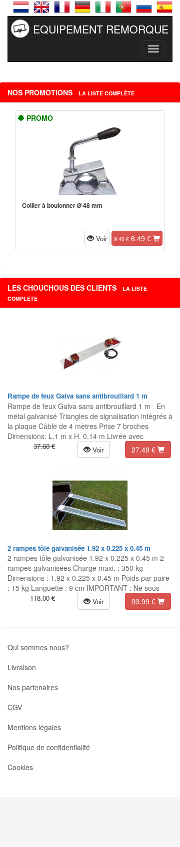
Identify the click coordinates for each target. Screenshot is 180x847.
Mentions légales (34, 727)
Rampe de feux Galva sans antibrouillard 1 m (78, 396)
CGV (15, 707)
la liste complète (106, 93)
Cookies (20, 767)
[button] (97, 238)
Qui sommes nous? (38, 647)
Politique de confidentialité (49, 747)
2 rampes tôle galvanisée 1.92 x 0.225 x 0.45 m (79, 548)
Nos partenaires (33, 687)
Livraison (22, 667)
